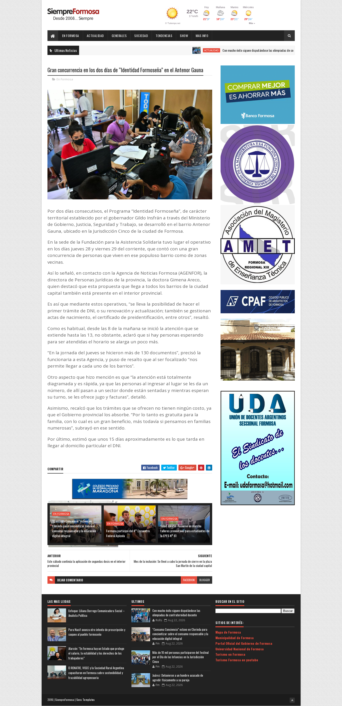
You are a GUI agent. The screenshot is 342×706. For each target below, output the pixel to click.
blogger (204, 580)
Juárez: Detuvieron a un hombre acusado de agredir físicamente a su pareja (177, 677)
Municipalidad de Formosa (234, 637)
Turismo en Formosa (230, 654)
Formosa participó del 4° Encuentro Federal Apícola (128, 533)
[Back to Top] (292, 700)
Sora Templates (85, 700)
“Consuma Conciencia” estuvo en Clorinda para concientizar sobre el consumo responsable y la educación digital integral (74, 528)
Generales (119, 35)
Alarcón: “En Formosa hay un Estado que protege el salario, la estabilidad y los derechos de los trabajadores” (96, 653)
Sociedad (141, 35)
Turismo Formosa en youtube (236, 659)
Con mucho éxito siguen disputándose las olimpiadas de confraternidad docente (248, 50)
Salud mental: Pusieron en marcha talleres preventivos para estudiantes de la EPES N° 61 (184, 530)
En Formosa (70, 35)
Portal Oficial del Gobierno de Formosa (243, 643)
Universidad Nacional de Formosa (239, 648)
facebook (189, 580)
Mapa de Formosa (228, 632)
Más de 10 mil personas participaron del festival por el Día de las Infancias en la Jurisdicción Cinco (180, 657)
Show (184, 35)
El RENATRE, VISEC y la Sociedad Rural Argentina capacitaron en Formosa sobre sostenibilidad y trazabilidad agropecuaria (96, 672)
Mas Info (202, 35)
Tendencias (164, 35)
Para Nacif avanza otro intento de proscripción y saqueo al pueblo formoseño (96, 632)
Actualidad (95, 35)
